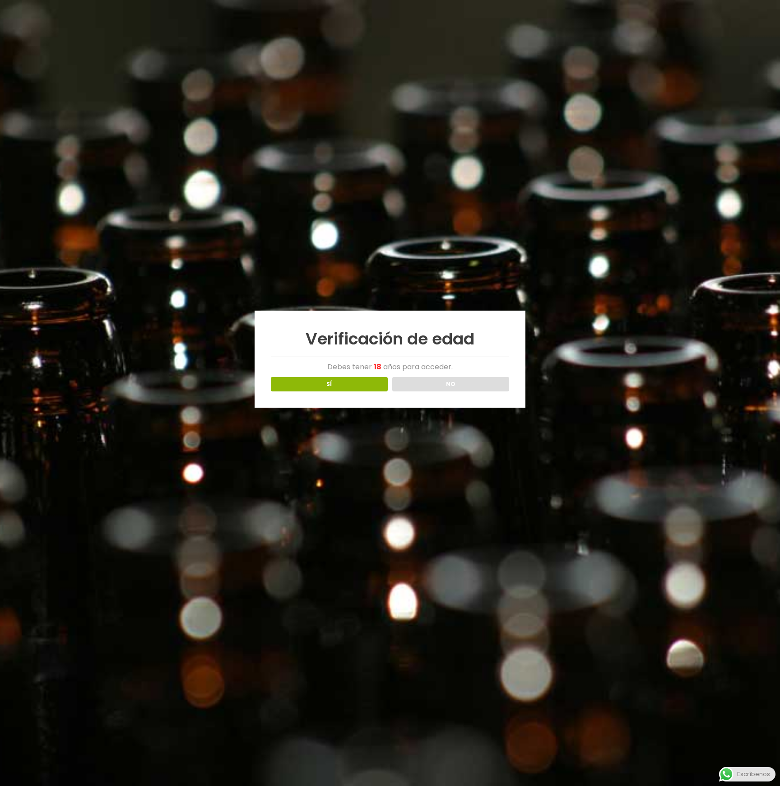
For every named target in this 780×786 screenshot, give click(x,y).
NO (450, 384)
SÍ (329, 384)
